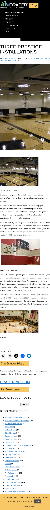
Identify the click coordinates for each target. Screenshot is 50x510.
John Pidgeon (9, 58)
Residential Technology (13, 482)
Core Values (9, 427)
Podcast (9, 19)
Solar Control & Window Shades (16, 491)
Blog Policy (15, 25)
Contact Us (10, 28)
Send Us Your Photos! (14, 12)
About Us (9, 22)
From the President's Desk (14, 451)
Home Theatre (10, 458)
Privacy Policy (28, 506)
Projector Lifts (10, 476)
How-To (8, 464)
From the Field (10, 448)
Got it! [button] (37, 501)
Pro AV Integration (11, 473)
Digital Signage (10, 433)
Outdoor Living (10, 470)
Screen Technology (12, 485)
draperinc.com (15, 382)
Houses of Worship (12, 461)
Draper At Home (11, 436)
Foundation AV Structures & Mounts (18, 445)
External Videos (10, 442)
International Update (12, 467)
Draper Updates (11, 439)
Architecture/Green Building (15, 417)
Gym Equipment (12, 61)
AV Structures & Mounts (13, 424)
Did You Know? (11, 15)
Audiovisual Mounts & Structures (17, 421)
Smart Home (9, 488)
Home (7, 32)
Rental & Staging (11, 479)
